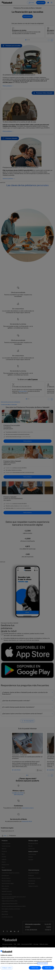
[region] (27, 960)
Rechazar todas (35, 967)
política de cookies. (42, 963)
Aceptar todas (48, 967)
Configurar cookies (7, 967)
